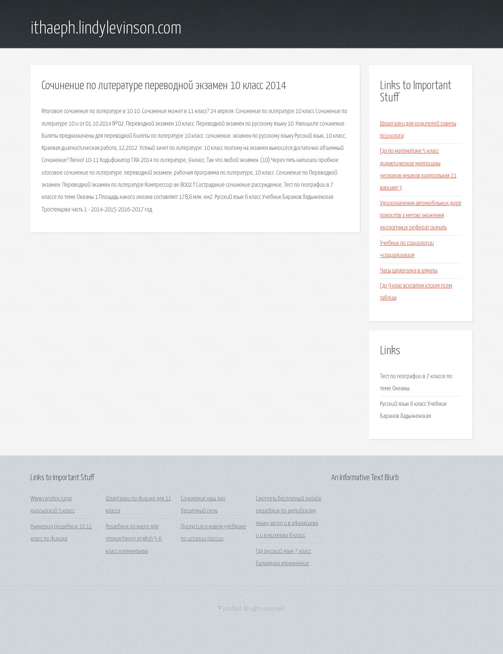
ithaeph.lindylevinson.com (106, 28)
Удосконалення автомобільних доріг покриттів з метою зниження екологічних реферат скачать (420, 215)
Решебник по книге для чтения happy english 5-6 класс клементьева (134, 539)
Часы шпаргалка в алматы (408, 271)
